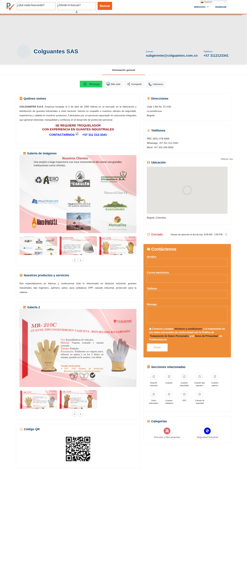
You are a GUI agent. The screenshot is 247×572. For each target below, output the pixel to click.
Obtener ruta (227, 159)
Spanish (207, 2)
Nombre (151, 256)
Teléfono (152, 288)
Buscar (105, 6)
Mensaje (152, 304)
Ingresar (220, 7)
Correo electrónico (158, 272)
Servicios (199, 7)
